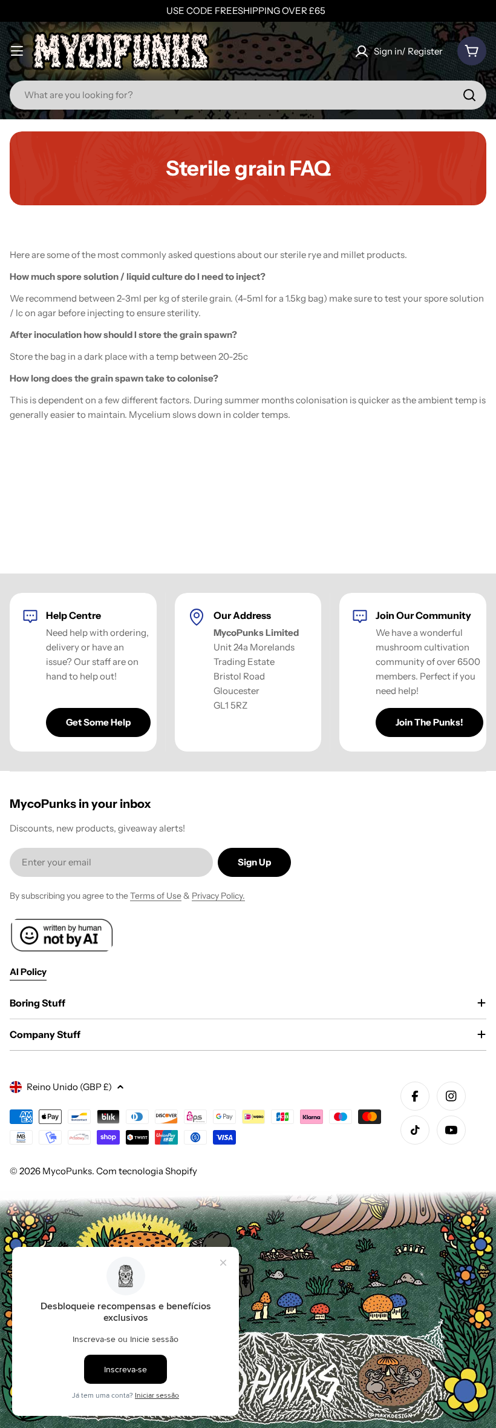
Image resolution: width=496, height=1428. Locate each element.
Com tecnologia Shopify (146, 1171)
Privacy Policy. (218, 895)
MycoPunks (67, 1171)
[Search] (469, 95)
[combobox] (248, 95)
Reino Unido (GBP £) (69, 1086)
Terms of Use (155, 895)
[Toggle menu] (17, 51)
